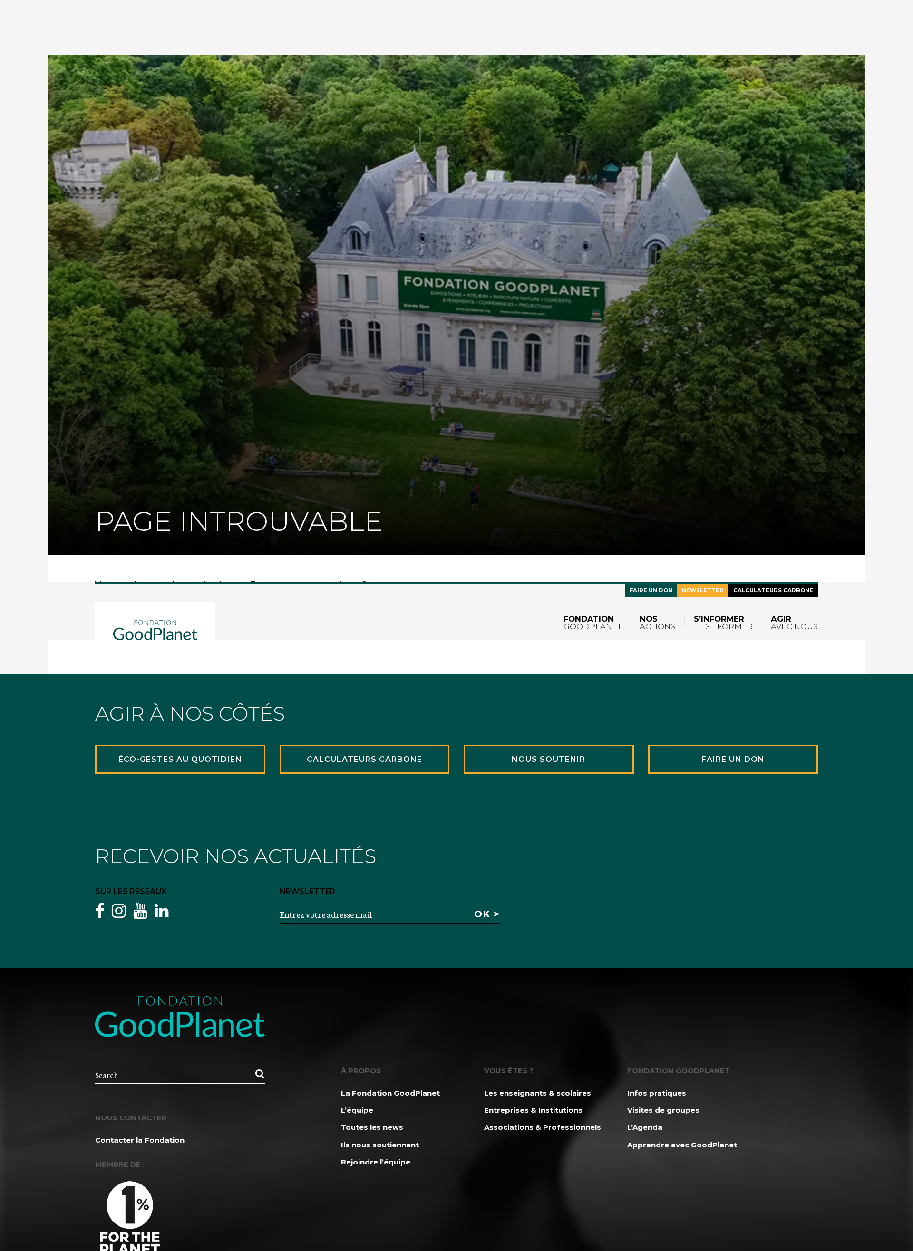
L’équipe (357, 1110)
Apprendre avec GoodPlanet (682, 1144)
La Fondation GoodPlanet (390, 1092)
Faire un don (651, 590)
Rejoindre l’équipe (375, 1161)
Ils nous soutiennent (380, 1144)
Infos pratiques (656, 1092)
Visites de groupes (663, 1110)
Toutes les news (372, 1127)
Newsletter (703, 590)
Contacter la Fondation (140, 1140)
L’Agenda (644, 1127)
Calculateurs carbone (773, 590)
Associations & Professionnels (542, 1127)
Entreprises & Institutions (533, 1110)
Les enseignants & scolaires (537, 1092)
